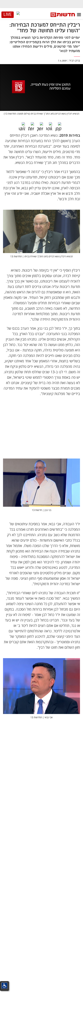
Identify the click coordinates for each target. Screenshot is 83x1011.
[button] (61, 125)
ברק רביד (74, 60)
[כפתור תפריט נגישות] (4, 986)
